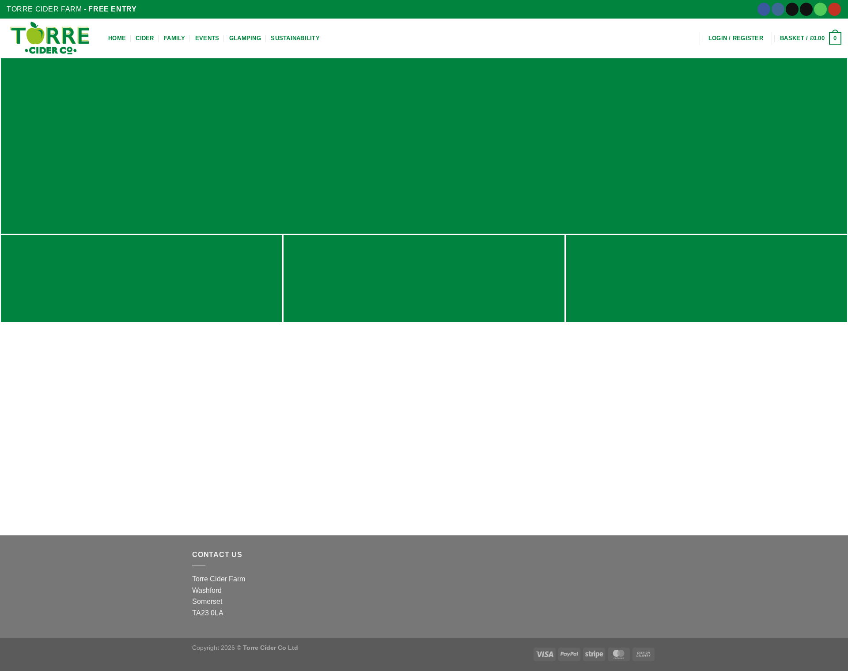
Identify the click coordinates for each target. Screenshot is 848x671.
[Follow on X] (792, 9)
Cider (145, 38)
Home (117, 38)
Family (175, 38)
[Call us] (820, 9)
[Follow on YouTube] (834, 9)
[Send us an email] (806, 9)
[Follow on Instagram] (778, 9)
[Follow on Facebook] (763, 9)
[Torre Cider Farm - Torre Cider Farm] (51, 38)
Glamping (245, 38)
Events (207, 38)
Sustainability (295, 38)
